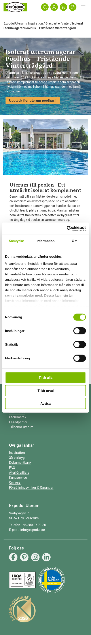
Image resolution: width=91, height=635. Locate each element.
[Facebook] (13, 557)
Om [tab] (74, 241)
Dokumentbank (20, 463)
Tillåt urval (46, 390)
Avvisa (45, 403)
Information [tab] (45, 241)
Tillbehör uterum (21, 427)
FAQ (12, 468)
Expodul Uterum (14, 23)
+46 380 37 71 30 (33, 525)
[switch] (79, 330)
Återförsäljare (19, 473)
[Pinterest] (24, 557)
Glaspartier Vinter (58, 23)
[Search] (45, 7)
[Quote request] (72, 7)
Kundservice (18, 478)
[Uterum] (15, 7)
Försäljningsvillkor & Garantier (31, 488)
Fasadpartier (18, 422)
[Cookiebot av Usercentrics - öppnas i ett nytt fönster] (66, 228)
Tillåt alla (45, 377)
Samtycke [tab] (16, 241)
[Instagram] (35, 557)
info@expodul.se (32, 530)
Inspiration (35, 23)
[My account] (54, 7)
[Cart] (63, 7)
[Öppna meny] (83, 7)
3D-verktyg (17, 458)
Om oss (15, 482)
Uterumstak (17, 417)
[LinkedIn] (46, 557)
